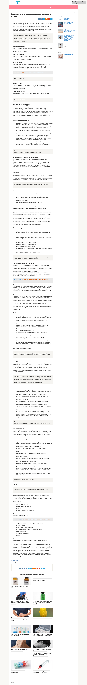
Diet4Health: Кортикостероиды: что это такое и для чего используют (70, 18)
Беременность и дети (29, 7)
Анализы (57, 7)
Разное (62, 7)
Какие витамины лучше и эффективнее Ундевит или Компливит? (66, 50)
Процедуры (49, 7)
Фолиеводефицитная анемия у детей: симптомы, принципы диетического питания (69, 24)
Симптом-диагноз (41, 7)
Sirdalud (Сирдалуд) (68, 54)
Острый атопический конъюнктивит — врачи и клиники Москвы (69, 30)
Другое (68, 7)
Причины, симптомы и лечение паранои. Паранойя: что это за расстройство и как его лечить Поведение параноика (69, 38)
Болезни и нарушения (17, 7)
